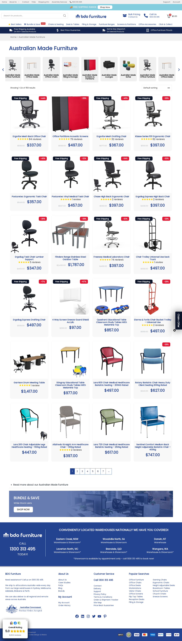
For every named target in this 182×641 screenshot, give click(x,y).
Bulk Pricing (134, 14)
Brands (61, 591)
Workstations (135, 588)
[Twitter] (94, 616)
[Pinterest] (105, 616)
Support (166, 2)
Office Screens (136, 593)
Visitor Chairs (135, 591)
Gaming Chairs (160, 579)
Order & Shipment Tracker (106, 599)
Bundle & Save (36, 24)
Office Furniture (136, 579)
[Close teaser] (174, 330)
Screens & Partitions (126, 24)
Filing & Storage (89, 24)
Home (4, 2)
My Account (64, 602)
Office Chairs (135, 582)
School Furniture (160, 591)
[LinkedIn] (83, 616)
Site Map (98, 602)
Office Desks (135, 585)
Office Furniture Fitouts (161, 30)
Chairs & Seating (56, 24)
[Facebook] (77, 616)
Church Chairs (159, 593)
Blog (60, 588)
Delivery (97, 588)
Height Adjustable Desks (164, 585)
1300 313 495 (22, 549)
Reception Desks (136, 599)
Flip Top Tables (136, 596)
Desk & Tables (72, 24)
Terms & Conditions (103, 597)
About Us (13, 2)
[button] (3, 69)
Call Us (153, 14)
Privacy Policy (100, 594)
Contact (25, 2)
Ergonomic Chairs (161, 582)
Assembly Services (59, 2)
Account (176, 2)
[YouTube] (99, 616)
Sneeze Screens (160, 596)
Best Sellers (16, 24)
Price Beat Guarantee (104, 605)
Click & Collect (165, 24)
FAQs (34, 2)
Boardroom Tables (161, 588)
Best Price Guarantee (70, 30)
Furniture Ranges (107, 24)
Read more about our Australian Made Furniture (40, 484)
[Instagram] (88, 616)
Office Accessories (147, 24)
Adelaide (9, 591)
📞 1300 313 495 (76, 2)
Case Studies (64, 582)
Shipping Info (43, 2)
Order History (64, 605)
